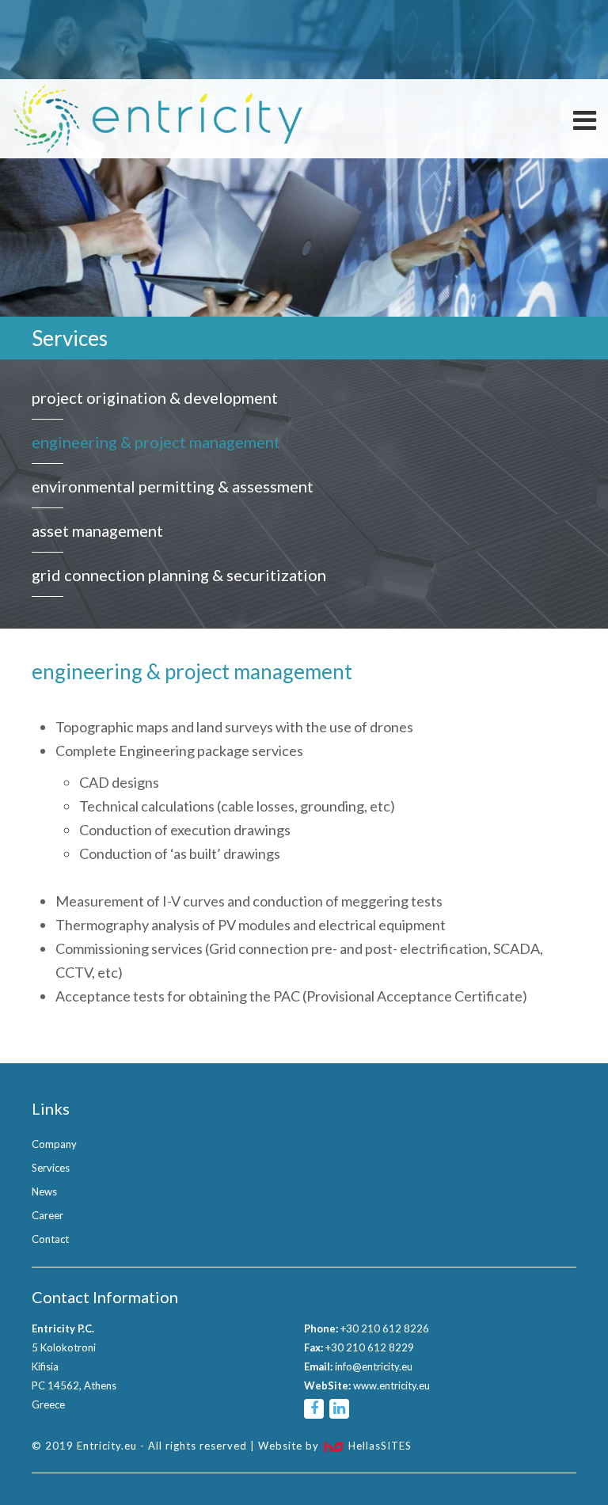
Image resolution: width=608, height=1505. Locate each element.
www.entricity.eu (391, 1385)
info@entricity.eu (373, 1366)
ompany (54, 1144)
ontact (50, 1239)
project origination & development (155, 397)
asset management (97, 530)
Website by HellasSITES (335, 1445)
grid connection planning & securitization (179, 574)
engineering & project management (156, 441)
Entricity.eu (158, 118)
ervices (51, 1167)
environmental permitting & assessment (173, 486)
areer (47, 1215)
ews (44, 1191)
